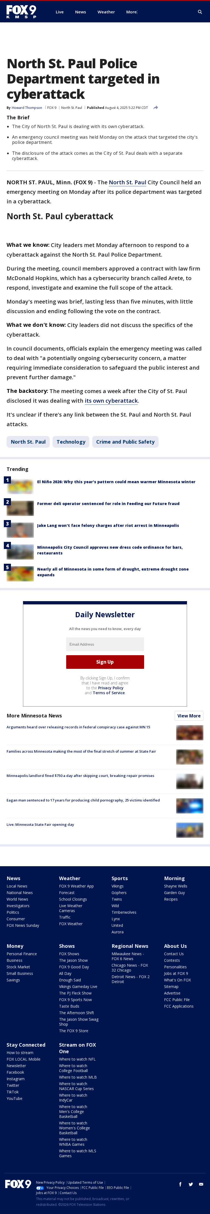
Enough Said (70, 980)
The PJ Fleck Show (75, 993)
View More (189, 716)
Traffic (65, 917)
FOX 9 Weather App (76, 886)
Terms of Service (109, 692)
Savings (13, 980)
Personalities (175, 966)
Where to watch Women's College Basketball (74, 1127)
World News (17, 899)
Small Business (20, 973)
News (13, 878)
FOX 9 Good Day (74, 966)
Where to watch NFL (77, 1059)
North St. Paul (71, 107)
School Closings (73, 899)
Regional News (130, 946)
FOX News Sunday (23, 925)
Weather (69, 878)
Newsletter (16, 1065)
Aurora (118, 931)
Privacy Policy (111, 687)
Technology (71, 441)
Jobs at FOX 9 (176, 973)
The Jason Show (73, 960)
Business (14, 960)
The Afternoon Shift (76, 1012)
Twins (117, 899)
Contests (172, 960)
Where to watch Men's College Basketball (73, 1111)
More (131, 11)
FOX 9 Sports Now (75, 999)
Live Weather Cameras (70, 908)
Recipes (171, 899)
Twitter (13, 1085)
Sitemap (171, 986)
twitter (190, 1184)
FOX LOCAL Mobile (23, 1059)
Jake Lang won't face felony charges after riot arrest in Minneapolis (108, 525)
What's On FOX (177, 980)
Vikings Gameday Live (78, 986)
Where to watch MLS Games (77, 1153)
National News (20, 892)
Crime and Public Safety (125, 441)
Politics (13, 912)
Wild (115, 905)
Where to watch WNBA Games (73, 1142)
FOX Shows (69, 953)
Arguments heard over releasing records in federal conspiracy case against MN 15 (78, 727)
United (117, 925)
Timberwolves (124, 912)
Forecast (67, 892)
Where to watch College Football (73, 1068)
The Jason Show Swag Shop (78, 1022)
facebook (180, 1184)
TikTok (13, 1091)
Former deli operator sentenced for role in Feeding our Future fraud (108, 503)
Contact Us (174, 953)
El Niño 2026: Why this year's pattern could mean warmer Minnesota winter (116, 481)
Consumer (16, 918)
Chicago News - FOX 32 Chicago (130, 968)
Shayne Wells (175, 886)
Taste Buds (69, 1006)
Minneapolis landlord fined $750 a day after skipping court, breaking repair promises (80, 775)
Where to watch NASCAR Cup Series (76, 1086)
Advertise (172, 993)
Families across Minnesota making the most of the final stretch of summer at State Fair (81, 751)
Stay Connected (26, 1044)
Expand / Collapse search (200, 12)
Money (15, 946)
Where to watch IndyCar (73, 1098)
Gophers (119, 892)
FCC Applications (179, 1006)
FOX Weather (71, 923)
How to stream (20, 1052)
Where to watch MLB (78, 1077)
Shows (67, 946)
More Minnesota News (34, 715)
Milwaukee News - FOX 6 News (128, 956)
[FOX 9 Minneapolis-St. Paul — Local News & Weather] (25, 11)
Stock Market (18, 966)
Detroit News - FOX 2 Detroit (131, 979)
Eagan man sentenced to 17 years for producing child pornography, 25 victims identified (83, 800)
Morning (174, 878)
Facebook (15, 1072)
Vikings (118, 886)
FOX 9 (51, 107)
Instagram (16, 1078)
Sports (120, 878)
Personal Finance (22, 953)
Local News (17, 886)
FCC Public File (177, 999)
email (201, 1184)
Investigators (18, 905)
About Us (175, 946)
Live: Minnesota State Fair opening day (40, 824)
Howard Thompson (27, 107)
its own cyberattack (111, 400)
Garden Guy (174, 892)
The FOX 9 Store (73, 1030)
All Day (65, 973)
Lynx (116, 918)
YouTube (14, 1098)
